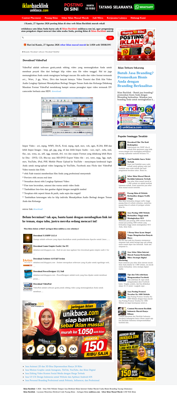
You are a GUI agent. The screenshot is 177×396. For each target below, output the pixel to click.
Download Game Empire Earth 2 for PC (51, 246)
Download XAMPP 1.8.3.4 (45, 235)
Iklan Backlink (29, 389)
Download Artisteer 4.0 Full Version (49, 259)
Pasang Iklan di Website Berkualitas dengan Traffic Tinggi (138, 196)
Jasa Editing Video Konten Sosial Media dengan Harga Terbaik (55, 373)
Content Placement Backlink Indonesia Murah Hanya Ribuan (139, 311)
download (56, 91)
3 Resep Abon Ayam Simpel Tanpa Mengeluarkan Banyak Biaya (140, 235)
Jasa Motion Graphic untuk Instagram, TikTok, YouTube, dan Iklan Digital (60, 370)
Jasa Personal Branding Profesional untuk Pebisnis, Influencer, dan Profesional (62, 380)
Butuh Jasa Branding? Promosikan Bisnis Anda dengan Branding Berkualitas (135, 79)
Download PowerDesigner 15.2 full (48, 271)
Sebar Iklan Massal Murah (112, 392)
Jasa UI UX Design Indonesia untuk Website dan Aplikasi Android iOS (58, 377)
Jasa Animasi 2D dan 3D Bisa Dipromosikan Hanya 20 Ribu (53, 366)
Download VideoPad (42, 284)
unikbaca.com (94, 392)
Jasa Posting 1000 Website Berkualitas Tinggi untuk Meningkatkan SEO (138, 215)
